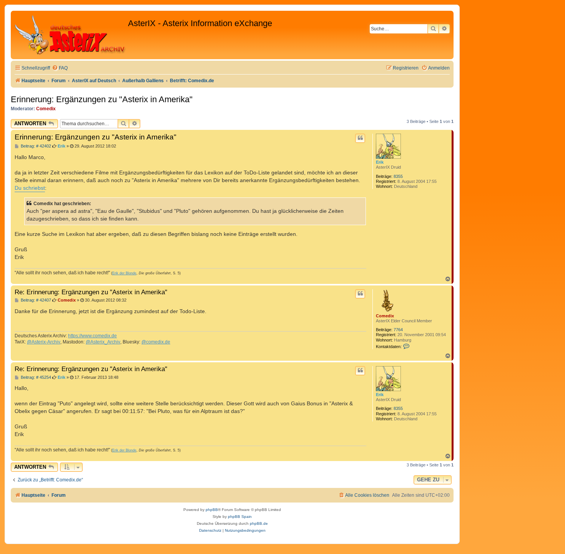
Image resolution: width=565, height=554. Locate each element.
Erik (380, 162)
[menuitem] (60, 68)
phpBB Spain (240, 516)
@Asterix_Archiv (103, 342)
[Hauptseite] (70, 35)
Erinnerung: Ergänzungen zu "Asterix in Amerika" (102, 99)
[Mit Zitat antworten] (360, 138)
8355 (398, 176)
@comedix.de (155, 342)
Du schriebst (30, 188)
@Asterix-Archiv (43, 342)
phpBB (212, 510)
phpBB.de (259, 523)
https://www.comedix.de (92, 335)
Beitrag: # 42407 (35, 300)
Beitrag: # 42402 (35, 146)
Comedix (46, 108)
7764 (398, 329)
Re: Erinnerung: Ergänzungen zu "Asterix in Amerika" (91, 292)
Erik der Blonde (124, 273)
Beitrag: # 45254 (35, 377)
